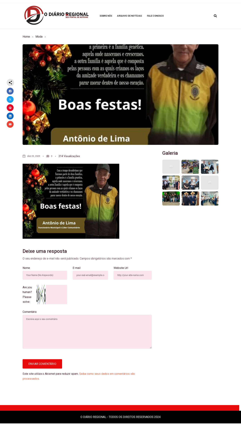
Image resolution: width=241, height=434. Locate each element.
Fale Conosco (155, 15)
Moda (39, 36)
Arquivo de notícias (129, 15)
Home (26, 36)
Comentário (30, 312)
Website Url (121, 268)
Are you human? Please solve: (27, 294)
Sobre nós (106, 15)
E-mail (76, 268)
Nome (26, 268)
